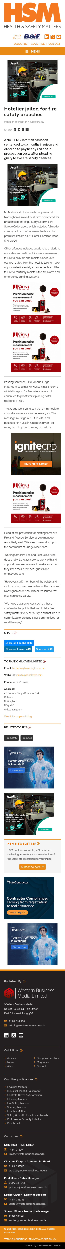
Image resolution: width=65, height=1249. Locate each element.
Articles (11, 1058)
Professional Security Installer (24, 1119)
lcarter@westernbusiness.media (27, 1203)
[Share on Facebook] (15, 129)
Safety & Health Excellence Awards (27, 1115)
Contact (54, 43)
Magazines (43, 1062)
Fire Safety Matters (18, 1103)
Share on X (43, 649)
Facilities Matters (16, 1111)
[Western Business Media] (29, 998)
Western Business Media (21, 1229)
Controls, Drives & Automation (24, 1095)
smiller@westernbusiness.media (27, 1220)
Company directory (48, 1058)
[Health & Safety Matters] (32, 15)
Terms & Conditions (15, 1239)
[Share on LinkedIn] (19, 129)
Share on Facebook (18, 642)
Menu (35, 51)
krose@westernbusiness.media (26, 1153)
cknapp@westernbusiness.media (28, 1170)
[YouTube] (58, 36)
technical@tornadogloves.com (28, 668)
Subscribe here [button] (30, 867)
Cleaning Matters (17, 1099)
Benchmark (14, 1123)
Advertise (38, 43)
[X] (52, 36)
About (10, 1066)
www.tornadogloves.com (29, 675)
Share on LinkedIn (17, 649)
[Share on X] (23, 129)
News (10, 1062)
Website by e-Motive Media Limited (42, 1245)
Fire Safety (11, 738)
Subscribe (20, 43)
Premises (27, 738)
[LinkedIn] (46, 36)
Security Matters (16, 1107)
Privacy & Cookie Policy (42, 1239)
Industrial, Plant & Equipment (23, 1091)
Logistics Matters (17, 1087)
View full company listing (18, 716)
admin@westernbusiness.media (27, 1025)
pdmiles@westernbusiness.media (28, 1187)
